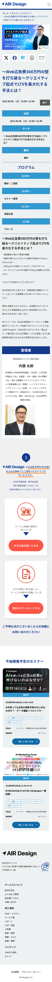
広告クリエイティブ (14, 722)
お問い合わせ (11, 902)
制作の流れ (10, 890)
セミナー (9, 956)
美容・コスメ (11, 937)
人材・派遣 (10, 925)
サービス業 (10, 917)
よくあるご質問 (11, 894)
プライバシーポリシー (31, 971)
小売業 (8, 929)
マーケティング (36, 718)
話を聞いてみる (11, 898)
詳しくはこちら (26, 741)
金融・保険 (10, 940)
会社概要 (15, 971)
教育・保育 (10, 933)
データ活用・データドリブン (17, 718)
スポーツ (9, 921)
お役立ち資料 (11, 952)
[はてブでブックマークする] (23, 58)
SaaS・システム (12, 913)
